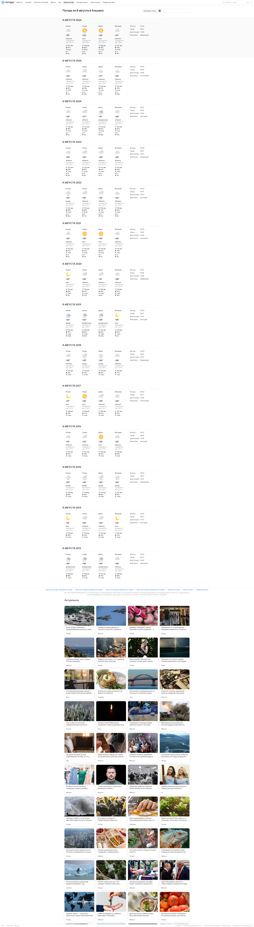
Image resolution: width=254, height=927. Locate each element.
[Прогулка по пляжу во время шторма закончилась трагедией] (175, 652)
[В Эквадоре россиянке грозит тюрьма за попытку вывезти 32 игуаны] (175, 843)
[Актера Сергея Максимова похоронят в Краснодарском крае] (111, 716)
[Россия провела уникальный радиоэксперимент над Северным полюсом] (79, 875)
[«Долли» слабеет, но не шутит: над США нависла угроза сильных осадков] (79, 811)
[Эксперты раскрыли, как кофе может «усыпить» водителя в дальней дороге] (143, 875)
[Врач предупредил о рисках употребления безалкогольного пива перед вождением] (143, 811)
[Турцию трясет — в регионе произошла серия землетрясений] (79, 907)
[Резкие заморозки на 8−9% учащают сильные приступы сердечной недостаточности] (111, 875)
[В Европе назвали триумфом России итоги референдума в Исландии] (143, 748)
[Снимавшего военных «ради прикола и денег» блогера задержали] (143, 716)
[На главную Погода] (9, 2)
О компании (9, 925)
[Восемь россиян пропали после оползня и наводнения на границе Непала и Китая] (79, 843)
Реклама (16, 925)
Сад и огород (188, 590)
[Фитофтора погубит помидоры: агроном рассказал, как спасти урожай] (175, 907)
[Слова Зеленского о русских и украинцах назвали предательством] (111, 780)
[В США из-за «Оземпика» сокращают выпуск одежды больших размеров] (79, 780)
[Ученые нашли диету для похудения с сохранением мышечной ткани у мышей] (111, 843)
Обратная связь (226, 925)
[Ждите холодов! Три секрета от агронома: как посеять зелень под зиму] (175, 811)
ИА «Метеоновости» (246, 925)
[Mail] (3, 2)
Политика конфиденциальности (192, 925)
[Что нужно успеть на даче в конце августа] (143, 843)
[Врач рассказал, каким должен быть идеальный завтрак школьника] (143, 907)
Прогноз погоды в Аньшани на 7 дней (119, 590)
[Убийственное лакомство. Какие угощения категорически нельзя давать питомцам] (111, 748)
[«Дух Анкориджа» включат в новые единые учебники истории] (175, 875)
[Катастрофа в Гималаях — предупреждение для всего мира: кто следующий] (79, 621)
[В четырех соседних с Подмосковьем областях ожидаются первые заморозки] (111, 811)
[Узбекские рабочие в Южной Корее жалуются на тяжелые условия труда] (143, 780)
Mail (3, 925)
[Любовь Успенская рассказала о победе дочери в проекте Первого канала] (175, 780)
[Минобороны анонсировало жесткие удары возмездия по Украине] (175, 716)
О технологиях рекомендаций (211, 925)
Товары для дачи (202, 590)
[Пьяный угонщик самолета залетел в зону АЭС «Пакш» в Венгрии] (111, 621)
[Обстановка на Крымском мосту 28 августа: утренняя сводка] (143, 684)
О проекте (178, 925)
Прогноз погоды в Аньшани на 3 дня (59, 590)
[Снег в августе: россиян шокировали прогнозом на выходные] (79, 716)
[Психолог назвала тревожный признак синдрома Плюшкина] (175, 684)
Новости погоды (174, 590)
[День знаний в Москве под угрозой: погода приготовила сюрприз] (143, 652)
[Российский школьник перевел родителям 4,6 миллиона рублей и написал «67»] (79, 684)
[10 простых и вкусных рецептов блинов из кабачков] (111, 684)
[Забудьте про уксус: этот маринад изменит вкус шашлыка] (111, 652)
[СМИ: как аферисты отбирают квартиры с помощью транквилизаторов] (111, 907)
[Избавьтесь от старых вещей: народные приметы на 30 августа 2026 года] (175, 621)
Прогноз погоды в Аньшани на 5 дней (89, 590)
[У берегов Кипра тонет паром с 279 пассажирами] (79, 652)
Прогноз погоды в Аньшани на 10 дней (150, 590)
